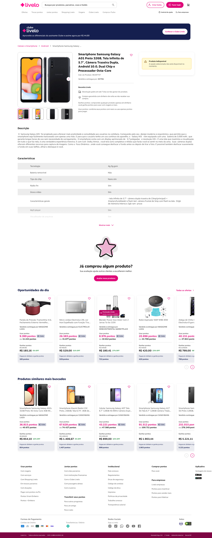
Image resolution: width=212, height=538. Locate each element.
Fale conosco (113, 471)
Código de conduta (115, 484)
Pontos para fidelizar (160, 497)
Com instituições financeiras (75, 475)
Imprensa (111, 492)
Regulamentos (113, 475)
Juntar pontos (70, 466)
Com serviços (26, 475)
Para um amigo (70, 506)
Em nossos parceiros (29, 484)
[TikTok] (116, 526)
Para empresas (158, 480)
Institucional (113, 466)
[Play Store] (198, 478)
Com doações (26, 488)
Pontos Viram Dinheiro (30, 496)
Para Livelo (68, 510)
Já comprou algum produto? (106, 266)
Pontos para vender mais (161, 493)
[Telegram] (128, 526)
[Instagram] (110, 526)
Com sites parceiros (72, 471)
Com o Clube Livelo (72, 479)
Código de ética (114, 488)
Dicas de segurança (115, 479)
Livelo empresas (158, 485)
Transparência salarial (117, 505)
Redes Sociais (114, 519)
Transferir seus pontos (74, 497)
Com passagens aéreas (73, 484)
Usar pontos (26, 466)
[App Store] (198, 475)
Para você (155, 471)
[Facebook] (139, 526)
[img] (188, 523)
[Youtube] (133, 526)
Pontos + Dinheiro (28, 500)
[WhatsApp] (122, 526)
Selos (181, 519)
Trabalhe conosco (115, 500)
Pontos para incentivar (161, 489)
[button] (77, 5)
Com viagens (26, 471)
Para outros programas (73, 501)
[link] (30, 5)
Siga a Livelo (113, 522)
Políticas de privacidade (117, 496)
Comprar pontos (159, 466)
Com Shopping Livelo (29, 479)
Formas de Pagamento (31, 519)
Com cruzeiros (70, 488)
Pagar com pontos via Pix (30, 492)
